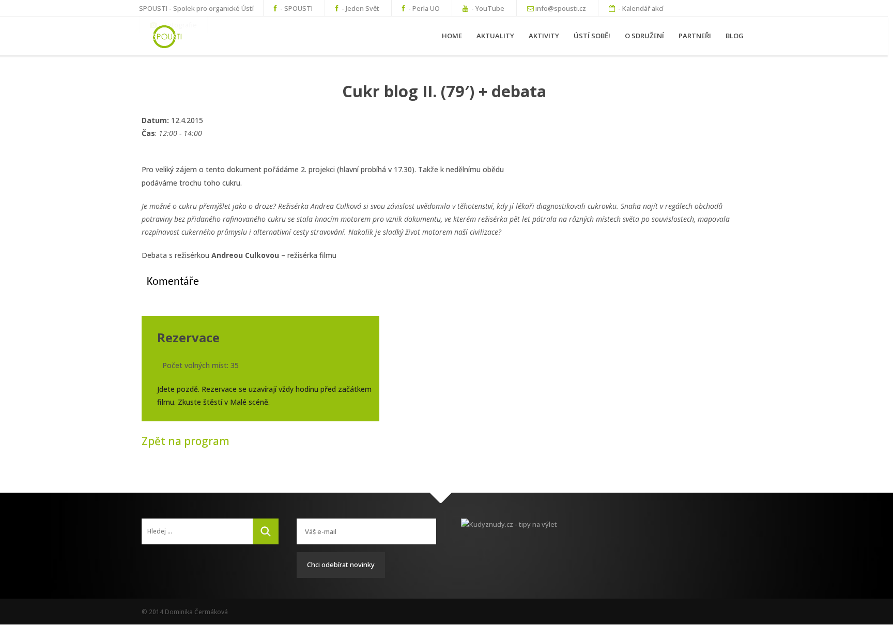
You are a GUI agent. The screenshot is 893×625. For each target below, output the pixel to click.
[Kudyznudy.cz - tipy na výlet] (521, 534)
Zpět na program (185, 441)
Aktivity (544, 35)
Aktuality (495, 35)
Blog (735, 35)
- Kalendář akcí (640, 8)
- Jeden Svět (359, 8)
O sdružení (644, 35)
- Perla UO (423, 8)
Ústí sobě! (592, 35)
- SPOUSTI (296, 8)
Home (452, 35)
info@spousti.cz (560, 8)
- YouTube (487, 8)
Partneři (695, 35)
